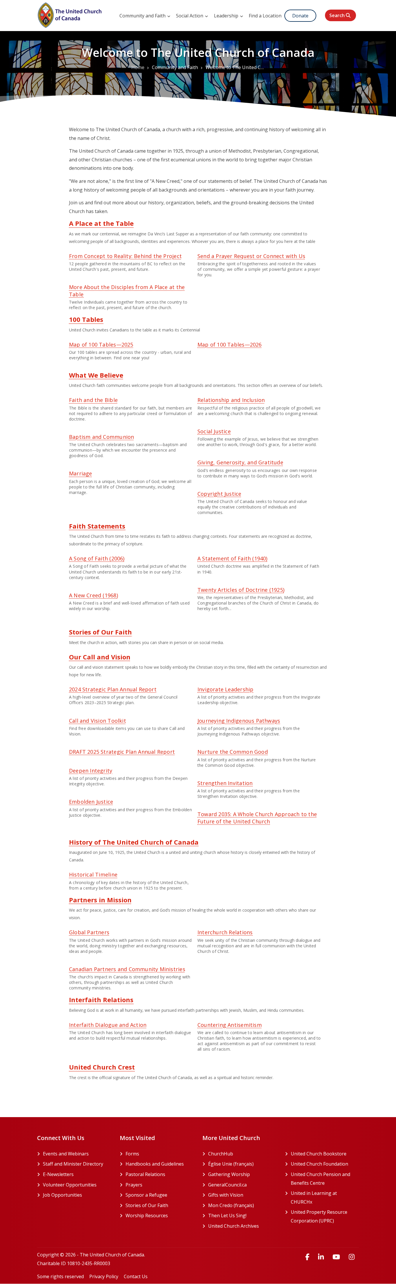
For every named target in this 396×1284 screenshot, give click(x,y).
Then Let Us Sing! (242, 1215)
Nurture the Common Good (232, 751)
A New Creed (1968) (93, 595)
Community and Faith (143, 15)
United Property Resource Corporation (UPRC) (325, 1216)
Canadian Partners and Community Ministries (127, 969)
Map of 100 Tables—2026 (229, 344)
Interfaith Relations (101, 999)
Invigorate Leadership (225, 689)
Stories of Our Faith (100, 632)
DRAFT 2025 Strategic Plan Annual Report (122, 751)
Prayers (134, 1185)
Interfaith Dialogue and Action (107, 1024)
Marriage (80, 473)
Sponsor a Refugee (146, 1195)
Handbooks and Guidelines (155, 1164)
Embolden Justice (91, 801)
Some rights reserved (60, 1276)
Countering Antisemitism (229, 1024)
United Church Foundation (325, 1164)
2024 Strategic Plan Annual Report (113, 689)
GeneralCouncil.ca (242, 1185)
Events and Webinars (66, 1153)
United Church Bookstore (325, 1153)
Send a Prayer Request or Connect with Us (251, 256)
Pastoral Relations (145, 1174)
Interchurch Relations (225, 932)
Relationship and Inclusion (231, 399)
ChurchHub (242, 1153)
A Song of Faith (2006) (97, 558)
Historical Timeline (93, 874)
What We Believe (96, 375)
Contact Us (136, 1276)
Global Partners (89, 932)
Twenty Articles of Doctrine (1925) (240, 589)
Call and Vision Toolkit (97, 720)
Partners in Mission (100, 900)
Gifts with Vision (242, 1195)
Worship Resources (147, 1215)
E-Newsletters (58, 1174)
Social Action (190, 15)
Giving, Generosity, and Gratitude (240, 462)
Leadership (226, 15)
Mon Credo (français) (242, 1205)
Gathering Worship (242, 1174)
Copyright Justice (219, 493)
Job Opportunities (62, 1195)
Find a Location (265, 15)
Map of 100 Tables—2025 (101, 344)
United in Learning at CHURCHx (323, 1197)
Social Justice (214, 431)
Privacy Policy (103, 1276)
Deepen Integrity (90, 770)
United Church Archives (242, 1226)
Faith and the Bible (93, 399)
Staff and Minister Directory (73, 1164)
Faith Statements (97, 526)
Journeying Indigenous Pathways (238, 720)
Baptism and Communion (101, 436)
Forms (132, 1153)
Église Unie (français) (242, 1164)
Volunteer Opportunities (70, 1185)
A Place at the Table (101, 223)
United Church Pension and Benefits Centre (325, 1178)
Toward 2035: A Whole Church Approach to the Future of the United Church (257, 818)
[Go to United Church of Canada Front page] (70, 14)
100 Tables (86, 319)
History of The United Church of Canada (134, 842)
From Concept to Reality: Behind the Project (125, 256)
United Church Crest (102, 1067)
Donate (300, 15)
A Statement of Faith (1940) (232, 558)
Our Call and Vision (99, 657)
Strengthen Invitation (225, 783)
